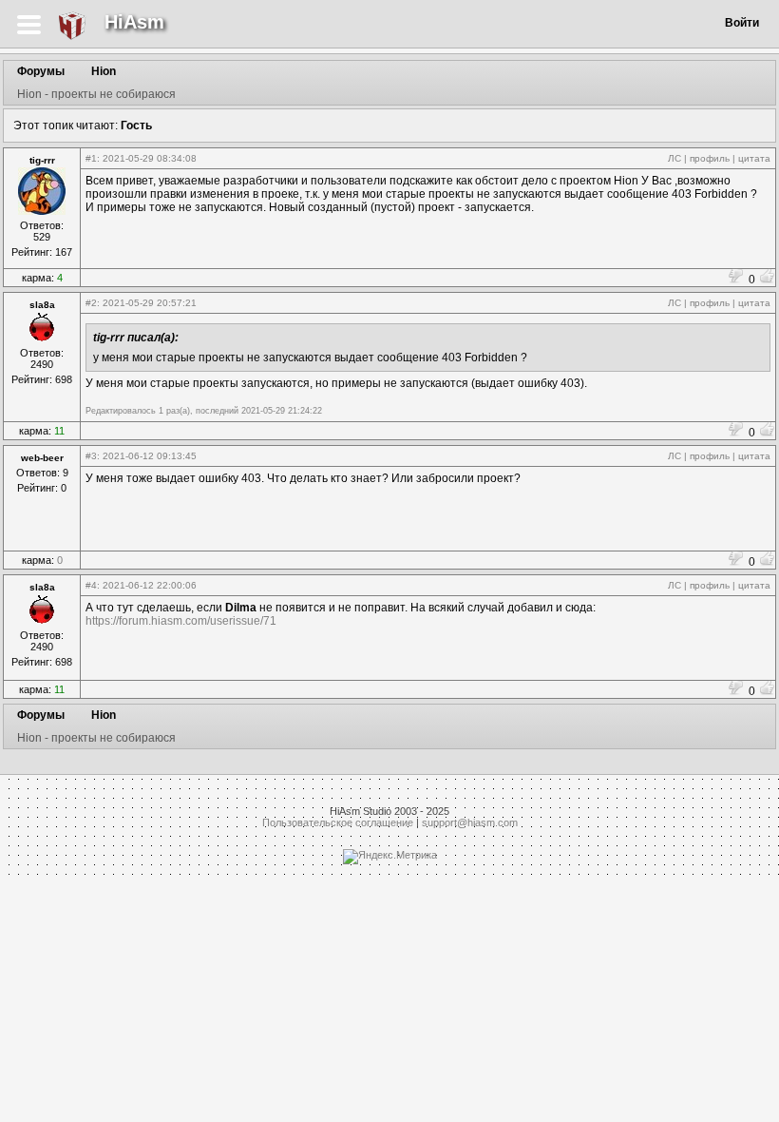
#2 (91, 303)
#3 (91, 456)
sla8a (42, 305)
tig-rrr (42, 160)
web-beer (42, 458)
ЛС (674, 158)
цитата (754, 158)
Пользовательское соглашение (337, 822)
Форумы (41, 71)
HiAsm (134, 21)
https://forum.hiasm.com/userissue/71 (181, 621)
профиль (710, 158)
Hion (103, 71)
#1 (91, 158)
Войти (742, 22)
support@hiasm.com (470, 822)
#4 (91, 585)
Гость (136, 125)
